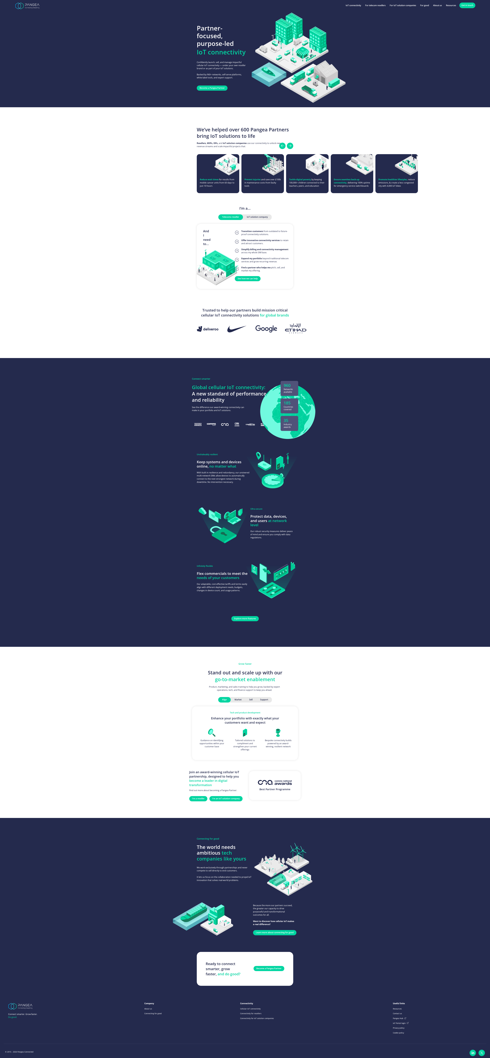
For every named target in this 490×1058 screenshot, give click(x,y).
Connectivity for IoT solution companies (257, 1018)
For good (424, 5)
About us (437, 5)
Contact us (397, 1013)
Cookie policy (398, 1033)
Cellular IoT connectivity (250, 1009)
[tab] (230, 217)
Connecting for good (153, 1013)
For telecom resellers (375, 5)
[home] (27, 5)
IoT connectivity (353, 5)
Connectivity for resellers (250, 1013)
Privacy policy (398, 1028)
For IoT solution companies (403, 5)
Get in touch (467, 5)
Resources (451, 5)
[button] (282, 146)
